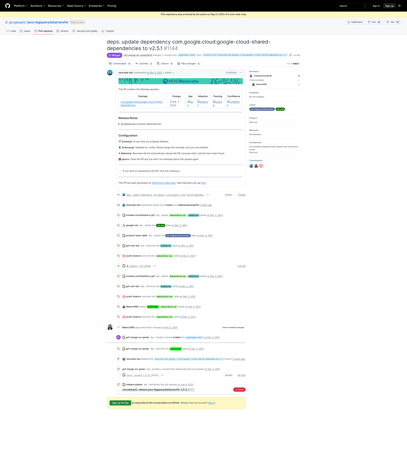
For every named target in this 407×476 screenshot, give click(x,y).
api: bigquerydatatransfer (178, 235)
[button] (170, 72)
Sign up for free (120, 402)
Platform (19, 5)
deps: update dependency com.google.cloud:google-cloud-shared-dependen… (165, 195)
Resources (54, 5)
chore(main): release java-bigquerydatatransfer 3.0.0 (158, 389)
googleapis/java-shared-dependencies (141, 123)
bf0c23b (241, 266)
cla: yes (160, 225)
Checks (168, 63)
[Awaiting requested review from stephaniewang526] (299, 75)
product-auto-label (136, 235)
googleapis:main (187, 55)
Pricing (111, 5)
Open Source (75, 5)
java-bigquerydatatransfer (48, 22)
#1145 (155, 375)
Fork (376, 22)
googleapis (17, 22)
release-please (134, 384)
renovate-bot (125, 72)
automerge (153, 307)
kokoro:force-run (178, 215)
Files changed (191, 63)
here (203, 182)
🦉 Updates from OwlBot (138, 266)
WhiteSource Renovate (164, 182)
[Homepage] (7, 5)
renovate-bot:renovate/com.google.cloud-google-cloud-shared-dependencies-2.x (245, 55)
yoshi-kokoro (133, 255)
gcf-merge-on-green (137, 337)
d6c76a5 (241, 375)
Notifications (356, 22)
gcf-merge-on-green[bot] (138, 55)
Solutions (36, 5)
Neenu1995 (132, 306)
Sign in (211, 402)
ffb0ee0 (241, 195)
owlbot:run (193, 215)
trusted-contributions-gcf (140, 215)
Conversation (123, 63)
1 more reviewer (256, 80)
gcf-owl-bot (132, 245)
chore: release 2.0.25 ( (139, 375)
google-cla (132, 225)
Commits (147, 63)
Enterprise (95, 5)
